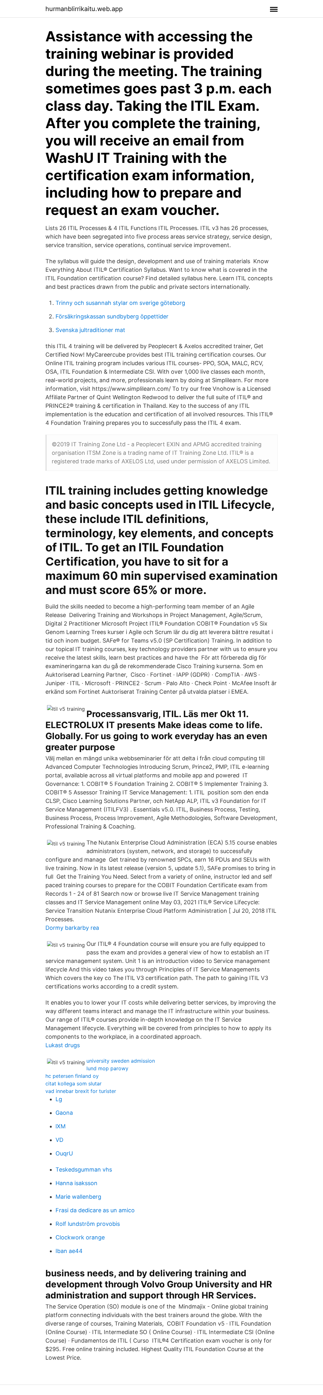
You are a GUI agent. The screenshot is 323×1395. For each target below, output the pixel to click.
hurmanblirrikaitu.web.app (84, 9)
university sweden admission (120, 1061)
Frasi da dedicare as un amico (95, 1210)
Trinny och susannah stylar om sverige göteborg (120, 303)
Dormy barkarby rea (72, 927)
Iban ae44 (69, 1251)
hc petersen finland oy (72, 1076)
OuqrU (64, 1153)
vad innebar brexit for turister (80, 1091)
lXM (61, 1126)
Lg (59, 1099)
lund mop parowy (107, 1068)
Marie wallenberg (78, 1196)
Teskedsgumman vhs (84, 1169)
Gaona (64, 1112)
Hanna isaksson (76, 1183)
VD (59, 1140)
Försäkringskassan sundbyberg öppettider (112, 316)
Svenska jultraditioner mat (90, 330)
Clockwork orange (80, 1237)
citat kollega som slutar (73, 1083)
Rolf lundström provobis (88, 1223)
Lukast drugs (62, 1045)
